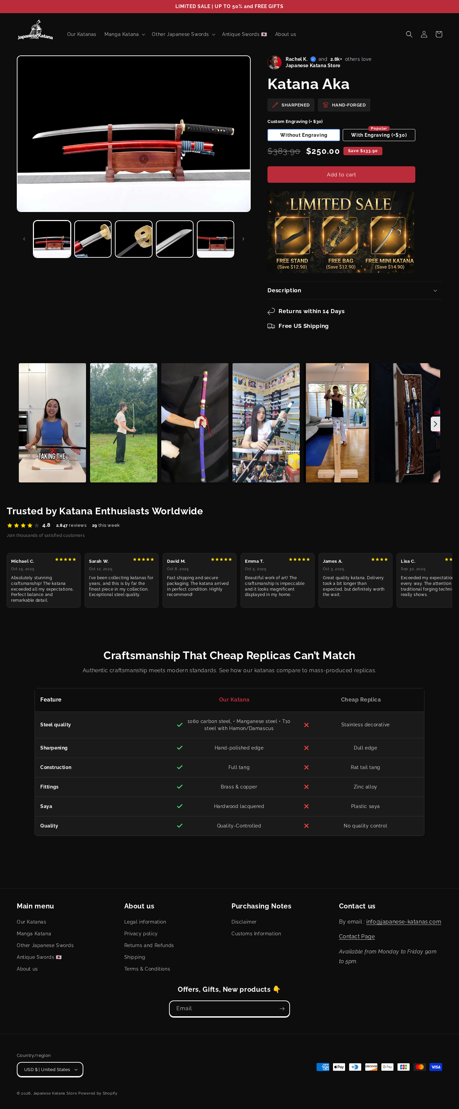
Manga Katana (34, 933)
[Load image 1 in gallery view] (52, 239)
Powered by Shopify (98, 1093)
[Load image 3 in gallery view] (134, 239)
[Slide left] (24, 238)
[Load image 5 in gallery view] (216, 239)
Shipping (134, 957)
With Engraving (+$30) (379, 133)
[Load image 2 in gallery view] (93, 239)
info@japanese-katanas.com (403, 922)
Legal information (145, 922)
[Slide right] (243, 238)
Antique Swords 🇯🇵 (39, 957)
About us (27, 969)
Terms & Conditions (147, 969)
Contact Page (357, 936)
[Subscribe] (282, 1008)
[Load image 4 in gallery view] (175, 239)
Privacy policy (141, 933)
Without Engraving (304, 135)
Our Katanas (31, 922)
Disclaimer (244, 922)
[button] (409, 34)
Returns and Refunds (149, 945)
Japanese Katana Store (55, 1093)
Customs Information (256, 933)
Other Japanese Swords (45, 945)
